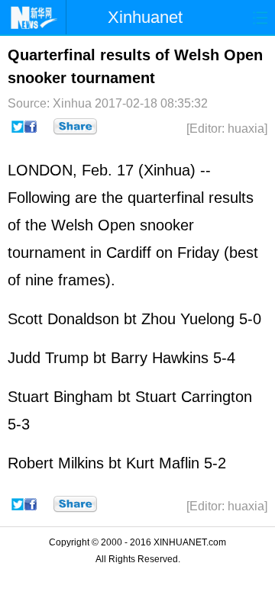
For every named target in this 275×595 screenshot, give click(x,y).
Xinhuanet (145, 17)
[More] (75, 126)
